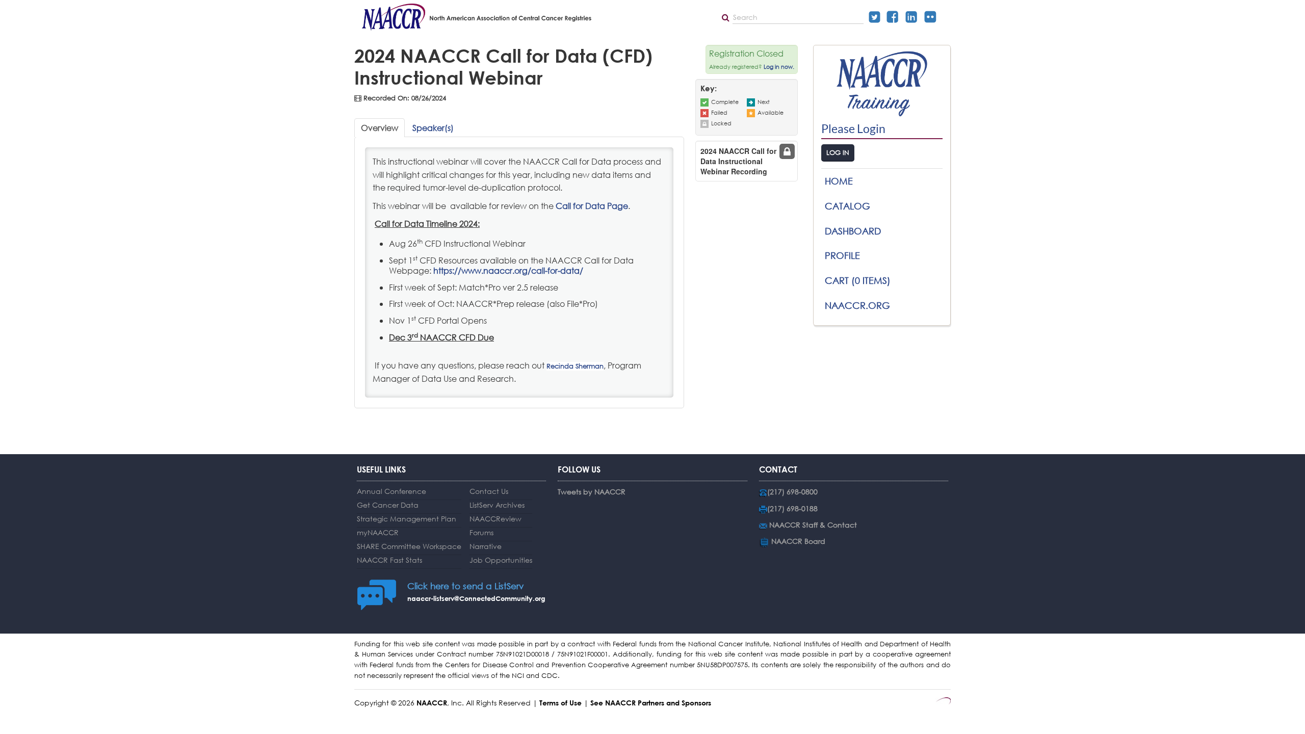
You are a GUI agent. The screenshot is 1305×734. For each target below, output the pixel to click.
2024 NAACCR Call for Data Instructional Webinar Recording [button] (738, 161)
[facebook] (895, 16)
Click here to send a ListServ (465, 586)
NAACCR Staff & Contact (813, 525)
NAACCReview (495, 518)
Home (839, 181)
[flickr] (933, 16)
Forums (481, 532)
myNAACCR (378, 532)
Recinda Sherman (575, 366)
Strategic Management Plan (406, 518)
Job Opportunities (500, 560)
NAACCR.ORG (857, 305)
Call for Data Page (592, 205)
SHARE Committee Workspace (409, 546)
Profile (842, 255)
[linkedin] (914, 16)
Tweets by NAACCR (591, 491)
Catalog (847, 206)
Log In (837, 152)
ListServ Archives (497, 505)
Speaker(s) (433, 127)
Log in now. (779, 67)
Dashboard (853, 231)
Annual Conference (391, 491)
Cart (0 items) (858, 280)
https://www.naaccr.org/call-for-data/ (508, 270)
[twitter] (877, 16)
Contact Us (488, 491)
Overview (379, 127)
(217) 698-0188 (792, 508)
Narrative (485, 546)
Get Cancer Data (388, 505)
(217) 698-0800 (792, 491)
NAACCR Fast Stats (389, 560)
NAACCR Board (798, 541)
